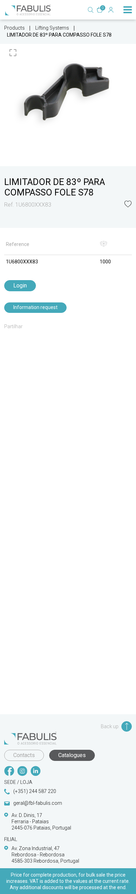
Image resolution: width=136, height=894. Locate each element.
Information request (35, 307)
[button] (128, 204)
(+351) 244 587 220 (34, 791)
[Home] (28, 9)
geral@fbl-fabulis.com (37, 803)
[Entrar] (111, 10)
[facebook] (9, 771)
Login (20, 285)
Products (14, 28)
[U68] (68, 92)
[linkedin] (35, 771)
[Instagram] (22, 771)
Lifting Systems (52, 28)
